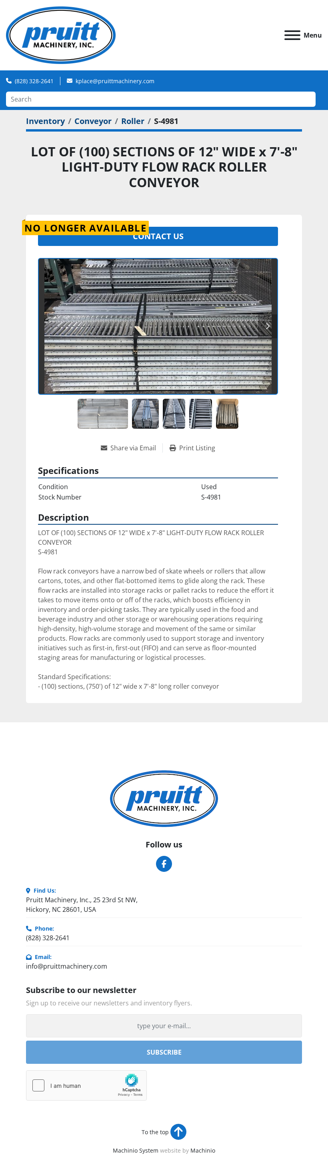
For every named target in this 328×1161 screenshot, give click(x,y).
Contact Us (158, 236)
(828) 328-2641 (34, 81)
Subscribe (164, 1052)
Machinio (202, 1150)
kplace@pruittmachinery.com (115, 81)
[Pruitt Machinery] (164, 797)
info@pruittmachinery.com (66, 966)
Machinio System (135, 1150)
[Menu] (292, 35)
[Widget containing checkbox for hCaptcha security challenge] (86, 1085)
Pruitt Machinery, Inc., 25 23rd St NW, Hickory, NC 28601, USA (82, 904)
